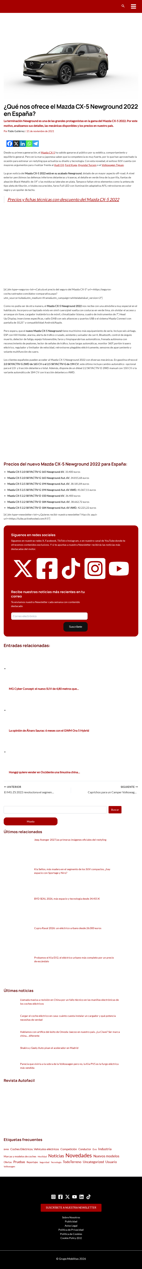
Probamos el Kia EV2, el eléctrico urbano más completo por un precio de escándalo (74, 959)
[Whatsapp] (29, 143)
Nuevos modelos (106, 1156)
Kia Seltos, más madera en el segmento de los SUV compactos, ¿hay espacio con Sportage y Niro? (72, 871)
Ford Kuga (71, 165)
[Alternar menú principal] (133, 6)
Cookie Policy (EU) (71, 1238)
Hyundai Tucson (87, 165)
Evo (95, 1149)
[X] (16, 143)
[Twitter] (67, 1196)
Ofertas (8, 1162)
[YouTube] (74, 1196)
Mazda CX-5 (48, 152)
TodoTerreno (72, 1162)
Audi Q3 (59, 165)
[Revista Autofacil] (31, 1106)
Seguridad (44, 1162)
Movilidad (42, 1156)
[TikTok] (88, 1196)
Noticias (56, 1155)
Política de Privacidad (71, 1229)
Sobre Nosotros (71, 1217)
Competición (68, 1149)
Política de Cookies (71, 1233)
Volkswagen (9, 1166)
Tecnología (56, 1162)
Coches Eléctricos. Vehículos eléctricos (34, 1149)
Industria (104, 1149)
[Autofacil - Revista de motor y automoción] (17, 6)
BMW (6, 1149)
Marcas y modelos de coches (20, 1156)
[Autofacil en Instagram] (95, 579)
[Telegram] (35, 143)
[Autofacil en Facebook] (47, 579)
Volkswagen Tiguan (113, 165)
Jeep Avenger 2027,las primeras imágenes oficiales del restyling (70, 839)
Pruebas (19, 1162)
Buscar (115, 809)
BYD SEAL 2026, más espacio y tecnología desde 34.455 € (67, 898)
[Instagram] (53, 1196)
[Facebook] (9, 143)
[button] (123, 6)
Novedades (78, 1155)
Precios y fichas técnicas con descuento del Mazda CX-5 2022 (63, 199)
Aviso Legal (71, 1225)
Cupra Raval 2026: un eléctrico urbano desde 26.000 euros (67, 928)
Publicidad (71, 1221)
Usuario (111, 1162)
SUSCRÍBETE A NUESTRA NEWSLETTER (71, 1207)
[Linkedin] (22, 143)
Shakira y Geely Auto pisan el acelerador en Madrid (49, 1047)
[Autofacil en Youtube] (118, 576)
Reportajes (32, 1162)
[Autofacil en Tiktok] (71, 578)
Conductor (84, 1149)
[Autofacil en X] (23, 578)
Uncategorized (93, 1162)
